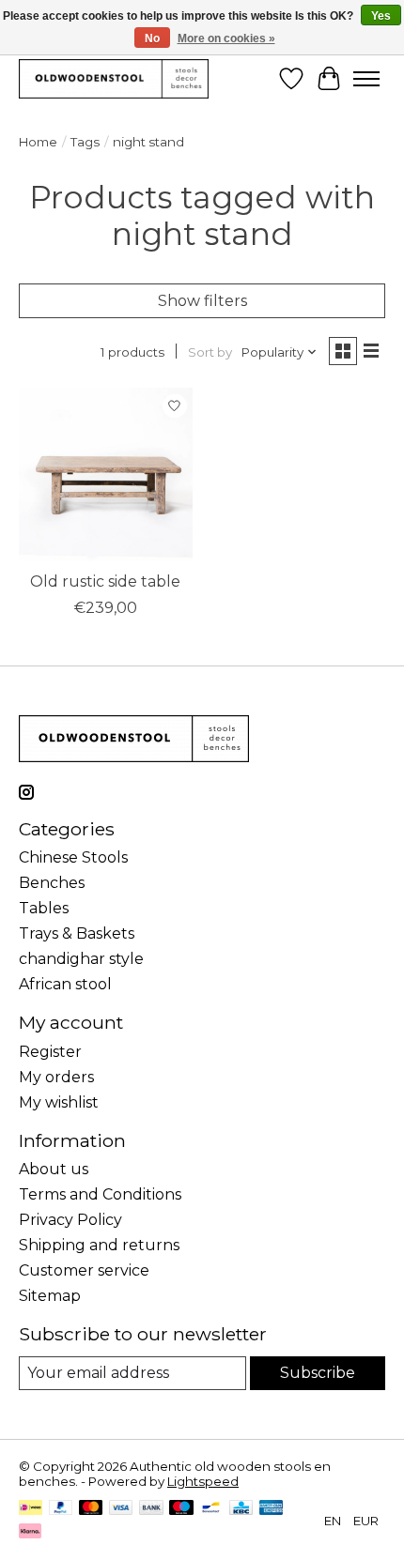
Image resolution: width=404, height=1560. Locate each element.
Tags (85, 141)
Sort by (210, 351)
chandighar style (81, 959)
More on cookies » (226, 38)
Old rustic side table (105, 581)
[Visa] (121, 1509)
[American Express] (271, 1509)
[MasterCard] (91, 1509)
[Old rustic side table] (106, 474)
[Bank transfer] (151, 1509)
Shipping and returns (99, 1245)
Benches (52, 883)
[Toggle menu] (366, 79)
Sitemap (50, 1296)
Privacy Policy (70, 1220)
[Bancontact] (211, 1509)
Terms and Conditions (100, 1194)
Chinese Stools (73, 857)
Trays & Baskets (76, 933)
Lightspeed (203, 1481)
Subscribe (317, 1373)
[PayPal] (61, 1509)
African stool (65, 984)
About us (53, 1169)
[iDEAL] (30, 1509)
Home (38, 141)
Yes (381, 16)
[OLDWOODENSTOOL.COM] (114, 78)
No (152, 38)
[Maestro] (181, 1509)
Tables (44, 908)
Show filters (202, 301)
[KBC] (241, 1509)
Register (50, 1052)
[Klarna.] (30, 1532)
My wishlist (59, 1102)
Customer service (84, 1270)
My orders (56, 1077)
